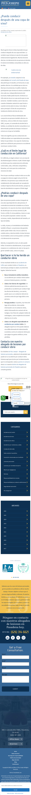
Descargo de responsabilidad (15, 755)
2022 (5, 527)
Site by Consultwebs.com (15, 772)
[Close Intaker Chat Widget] (29, 387)
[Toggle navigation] (28, 3)
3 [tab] (15, 577)
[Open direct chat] (27, 387)
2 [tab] (13, 577)
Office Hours (14, 739)
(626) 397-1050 (15, 735)
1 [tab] (11, 577)
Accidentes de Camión (9, 432)
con (6, 364)
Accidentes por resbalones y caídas (12, 445)
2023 (5, 523)
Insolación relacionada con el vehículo (13, 457)
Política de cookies (10, 793)
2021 (5, 532)
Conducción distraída (9, 449)
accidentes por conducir (12, 324)
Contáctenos (15, 764)
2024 (5, 519)
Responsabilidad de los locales (11, 478)
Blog (15, 762)
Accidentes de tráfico (6, 32)
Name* (4, 654)
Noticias (6, 474)
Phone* (4, 667)
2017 (5, 548)
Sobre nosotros (15, 753)
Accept (15, 790)
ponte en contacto (24, 362)
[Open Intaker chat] (13, 406)
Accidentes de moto (9, 436)
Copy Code (15, 388)
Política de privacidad (19, 793)
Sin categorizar (8, 490)
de (22, 78)
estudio (13, 78)
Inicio (15, 751)
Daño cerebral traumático (10, 453)
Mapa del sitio (15, 760)
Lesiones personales (9, 461)
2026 (5, 511)
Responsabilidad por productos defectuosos (15, 482)
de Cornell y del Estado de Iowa (19, 80)
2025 (5, 515)
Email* (4, 661)
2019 (5, 540)
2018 (5, 544)
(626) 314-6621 (20, 632)
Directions (13, 744)
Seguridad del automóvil (10, 486)
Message (4, 674)
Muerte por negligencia (10, 470)
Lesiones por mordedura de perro (12, 465)
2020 (5, 536)
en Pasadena (20, 265)
